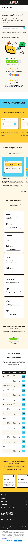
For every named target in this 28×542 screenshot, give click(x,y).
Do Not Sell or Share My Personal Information (20, 527)
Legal (2, 527)
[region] (14, 173)
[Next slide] (25, 191)
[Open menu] (25, 8)
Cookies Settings (9, 540)
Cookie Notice (4, 538)
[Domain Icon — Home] (7, 8)
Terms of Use (11, 527)
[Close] (25, 532)
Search (23, 376)
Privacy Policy (7, 527)
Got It (18, 540)
